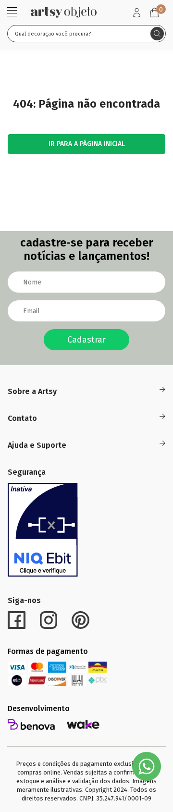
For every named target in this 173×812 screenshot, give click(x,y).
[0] (154, 12)
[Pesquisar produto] (157, 33)
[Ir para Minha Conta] (136, 12)
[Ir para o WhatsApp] (146, 766)
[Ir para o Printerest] (80, 620)
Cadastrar (86, 339)
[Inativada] (43, 530)
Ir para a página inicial (87, 144)
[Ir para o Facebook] (16, 620)
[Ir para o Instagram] (49, 620)
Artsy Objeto (64, 12)
